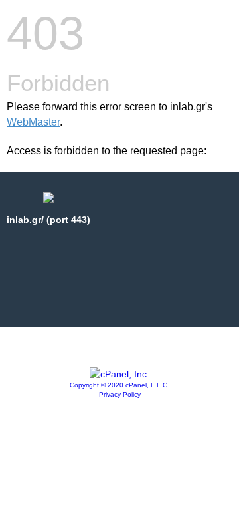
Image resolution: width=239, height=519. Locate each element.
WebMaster (33, 122)
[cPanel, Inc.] (119, 374)
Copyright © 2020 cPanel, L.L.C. (119, 385)
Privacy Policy (120, 394)
